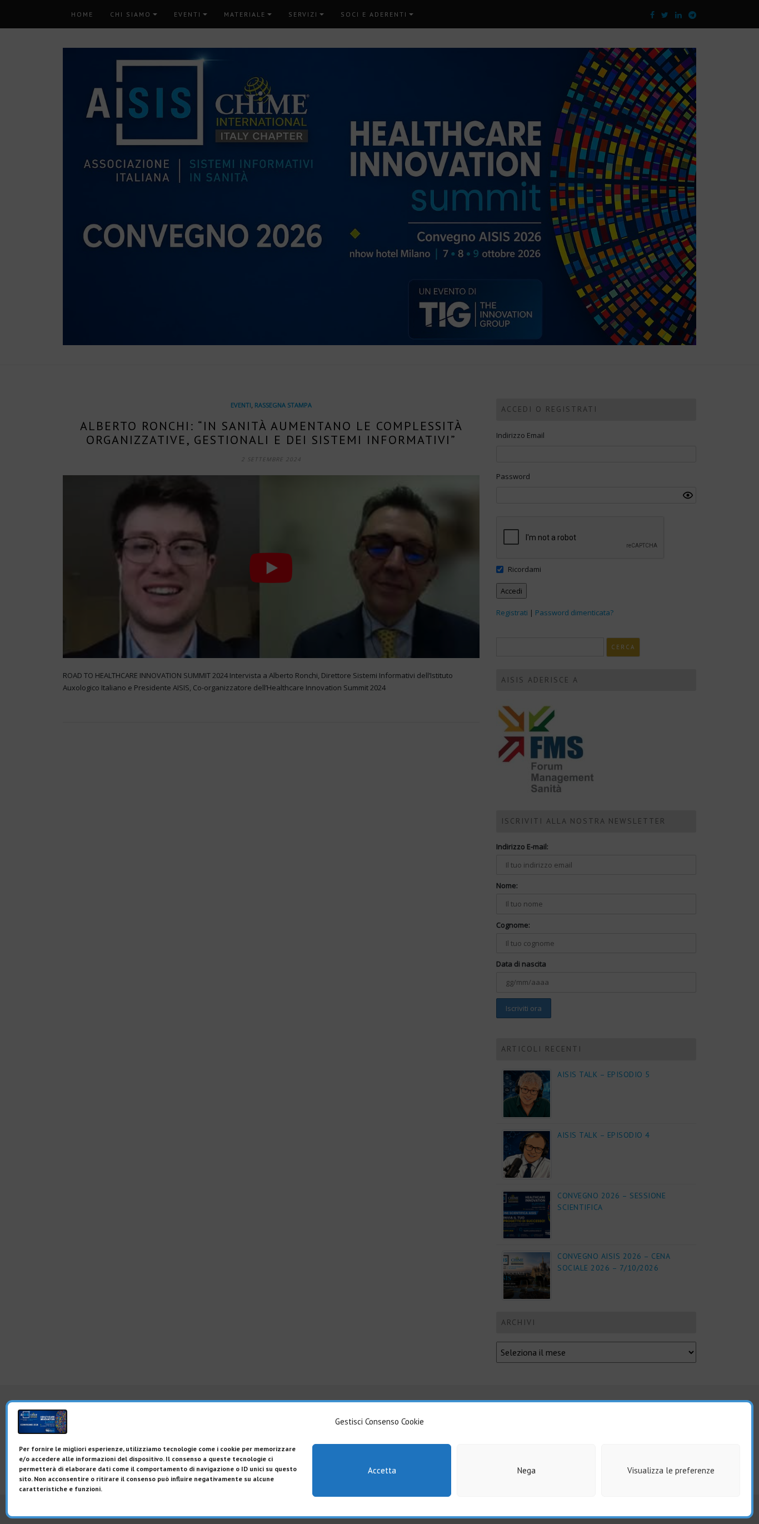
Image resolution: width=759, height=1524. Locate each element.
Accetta (382, 1470)
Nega (526, 1470)
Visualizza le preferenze (671, 1470)
